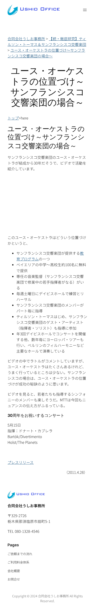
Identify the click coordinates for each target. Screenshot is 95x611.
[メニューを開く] (84, 10)
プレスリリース (21, 462)
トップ (13, 118)
